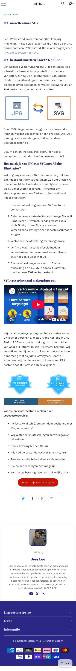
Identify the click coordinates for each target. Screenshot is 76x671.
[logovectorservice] (38, 3)
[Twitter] (37, 593)
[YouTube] (31, 593)
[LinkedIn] (43, 593)
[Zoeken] (63, 3)
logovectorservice (31, 640)
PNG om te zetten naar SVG (21, 52)
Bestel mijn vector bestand (38, 482)
